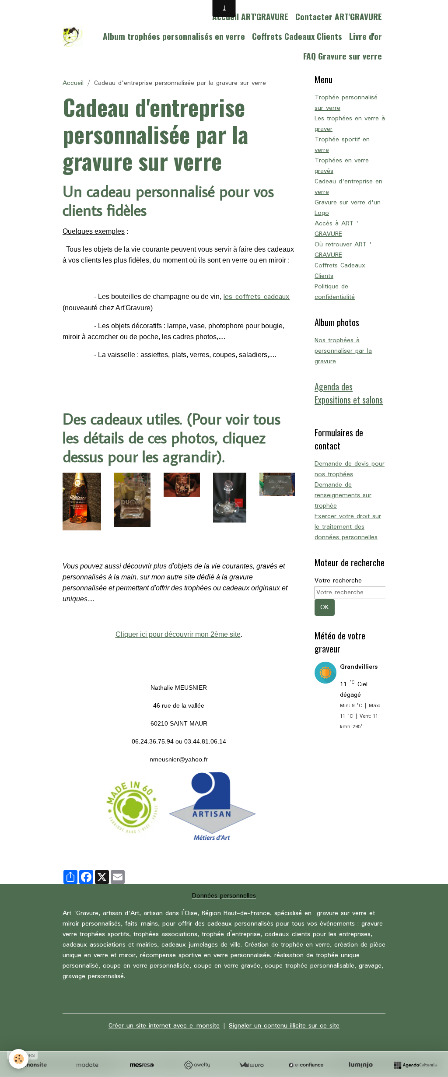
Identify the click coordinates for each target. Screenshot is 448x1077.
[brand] (73, 36)
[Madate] (87, 1065)
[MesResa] (142, 1065)
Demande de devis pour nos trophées (350, 469)
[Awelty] (196, 1065)
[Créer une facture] (251, 1065)
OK (324, 607)
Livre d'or (365, 36)
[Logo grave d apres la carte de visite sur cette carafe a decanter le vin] (229, 497)
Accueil (73, 83)
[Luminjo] (361, 1065)
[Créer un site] (32, 1065)
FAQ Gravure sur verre (342, 55)
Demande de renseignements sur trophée (343, 495)
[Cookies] (18, 1059)
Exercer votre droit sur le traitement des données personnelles (348, 527)
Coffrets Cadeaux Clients (297, 36)
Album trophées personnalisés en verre (174, 36)
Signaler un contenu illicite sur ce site (284, 1026)
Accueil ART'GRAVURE (250, 16)
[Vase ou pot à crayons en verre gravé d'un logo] (132, 499)
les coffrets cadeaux (257, 297)
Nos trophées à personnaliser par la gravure (343, 351)
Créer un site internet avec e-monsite (164, 1026)
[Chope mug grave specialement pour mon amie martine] (182, 484)
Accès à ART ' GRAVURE (336, 228)
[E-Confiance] (306, 1065)
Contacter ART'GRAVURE (338, 16)
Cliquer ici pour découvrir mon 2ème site (178, 634)
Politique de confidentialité (335, 291)
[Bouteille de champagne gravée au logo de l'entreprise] (82, 501)
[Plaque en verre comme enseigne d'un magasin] (277, 484)
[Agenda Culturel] (415, 1065)
